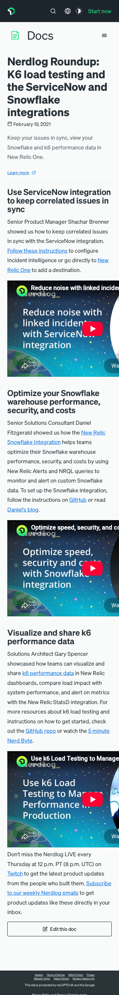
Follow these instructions (37, 250)
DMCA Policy (75, 974)
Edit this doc (63, 929)
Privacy (91, 974)
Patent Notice (61, 978)
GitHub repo (41, 730)
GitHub (78, 499)
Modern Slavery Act (84, 978)
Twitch (15, 873)
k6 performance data (48, 672)
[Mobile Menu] (104, 35)
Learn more (18, 172)
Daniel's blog (22, 509)
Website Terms (42, 978)
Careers (39, 974)
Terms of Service (56, 974)
